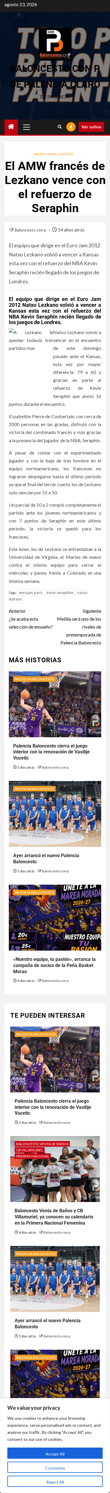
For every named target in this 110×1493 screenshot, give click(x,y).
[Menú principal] (27, 127)
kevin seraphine (60, 592)
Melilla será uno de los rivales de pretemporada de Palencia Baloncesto (79, 627)
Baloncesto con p (31, 229)
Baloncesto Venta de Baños (42, 1144)
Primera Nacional (32, 1156)
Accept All (55, 1453)
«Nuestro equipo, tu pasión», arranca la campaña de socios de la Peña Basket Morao (54, 965)
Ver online (91, 126)
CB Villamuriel (29, 1150)
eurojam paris (31, 592)
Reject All (55, 1482)
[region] (55, 1445)
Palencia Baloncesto (54, 154)
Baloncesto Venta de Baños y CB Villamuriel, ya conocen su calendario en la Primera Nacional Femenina (54, 1217)
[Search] (59, 126)
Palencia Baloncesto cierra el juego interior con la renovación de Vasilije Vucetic (51, 752)
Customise (55, 1467)
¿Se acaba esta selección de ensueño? (31, 618)
